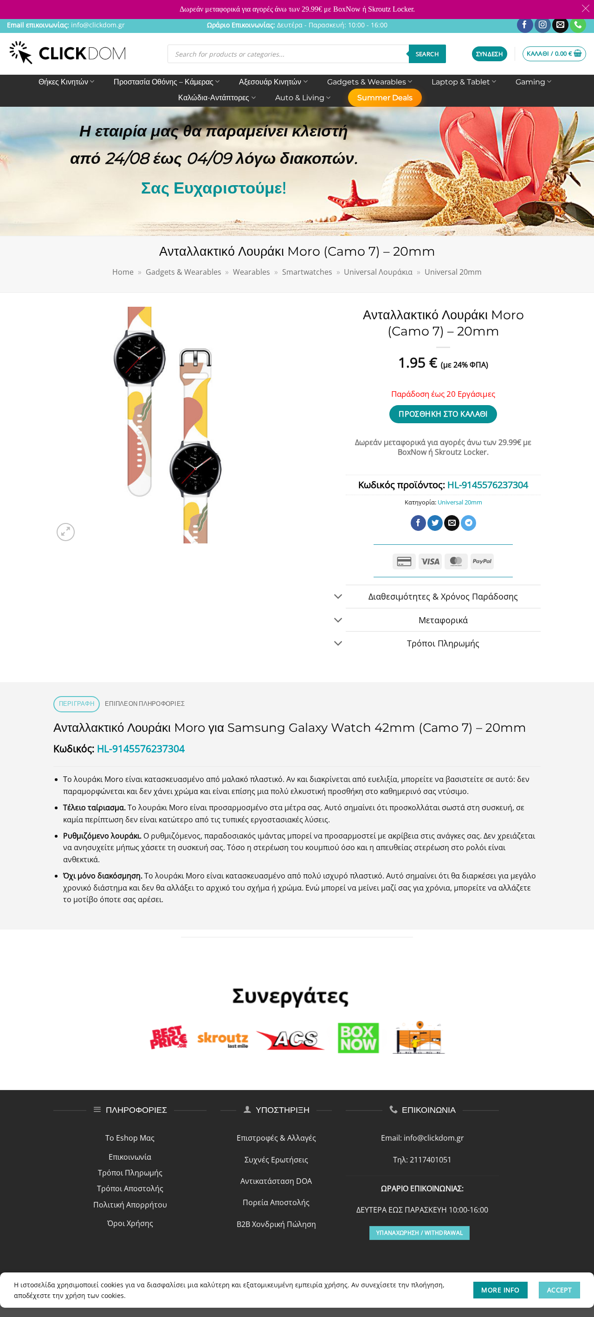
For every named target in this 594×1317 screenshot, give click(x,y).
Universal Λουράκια (378, 272)
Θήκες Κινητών (63, 81)
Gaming (530, 81)
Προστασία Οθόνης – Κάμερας (163, 81)
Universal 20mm (453, 272)
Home (123, 272)
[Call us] (578, 25)
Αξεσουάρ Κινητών (270, 81)
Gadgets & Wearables (366, 81)
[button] (490, 54)
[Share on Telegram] (468, 523)
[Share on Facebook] (418, 523)
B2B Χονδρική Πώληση (276, 1224)
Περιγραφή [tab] (76, 703)
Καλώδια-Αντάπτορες (213, 97)
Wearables (251, 272)
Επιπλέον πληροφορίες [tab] (145, 703)
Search (427, 54)
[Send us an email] (560, 25)
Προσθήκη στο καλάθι (443, 414)
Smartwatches (307, 272)
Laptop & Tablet (461, 81)
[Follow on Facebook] (525, 25)
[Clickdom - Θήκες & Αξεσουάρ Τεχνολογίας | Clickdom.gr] (68, 54)
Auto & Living (299, 97)
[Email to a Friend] (451, 523)
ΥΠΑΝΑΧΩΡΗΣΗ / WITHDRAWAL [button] (419, 1232)
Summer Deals (385, 97)
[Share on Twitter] (435, 523)
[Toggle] (338, 597)
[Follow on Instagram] (543, 25)
